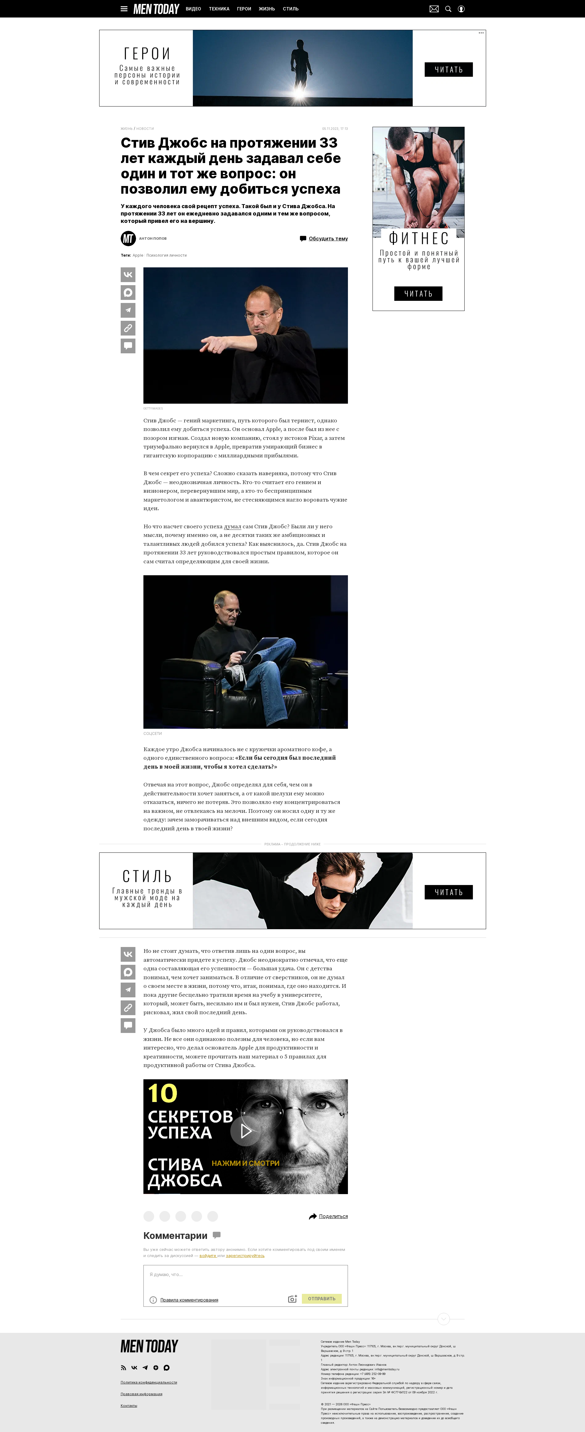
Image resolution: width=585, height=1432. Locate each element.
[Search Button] (448, 9)
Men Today (157, 8)
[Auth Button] (461, 9)
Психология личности (166, 255)
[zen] (156, 1368)
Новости (145, 128)
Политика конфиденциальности (149, 1382)
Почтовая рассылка (434, 9)
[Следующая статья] (293, 1319)
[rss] (124, 1368)
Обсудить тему (328, 238)
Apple (138, 255)
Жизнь (127, 128)
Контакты (129, 1405)
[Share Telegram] (128, 310)
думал (232, 526)
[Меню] (124, 9)
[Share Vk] (128, 274)
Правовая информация (141, 1394)
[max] (167, 1368)
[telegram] (145, 1368)
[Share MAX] (128, 292)
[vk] (134, 1368)
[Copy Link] (128, 328)
